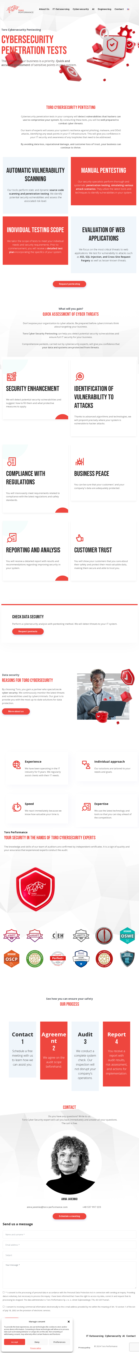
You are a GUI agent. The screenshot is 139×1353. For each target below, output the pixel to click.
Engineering (104, 9)
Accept (14, 1342)
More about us (16, 711)
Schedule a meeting (69, 1216)
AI (93, 9)
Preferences (59, 1342)
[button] (68, 1321)
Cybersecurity (81, 9)
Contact (119, 9)
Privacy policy (35, 1348)
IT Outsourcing (61, 9)
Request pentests (27, 631)
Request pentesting (69, 284)
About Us (44, 9)
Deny (37, 1342)
